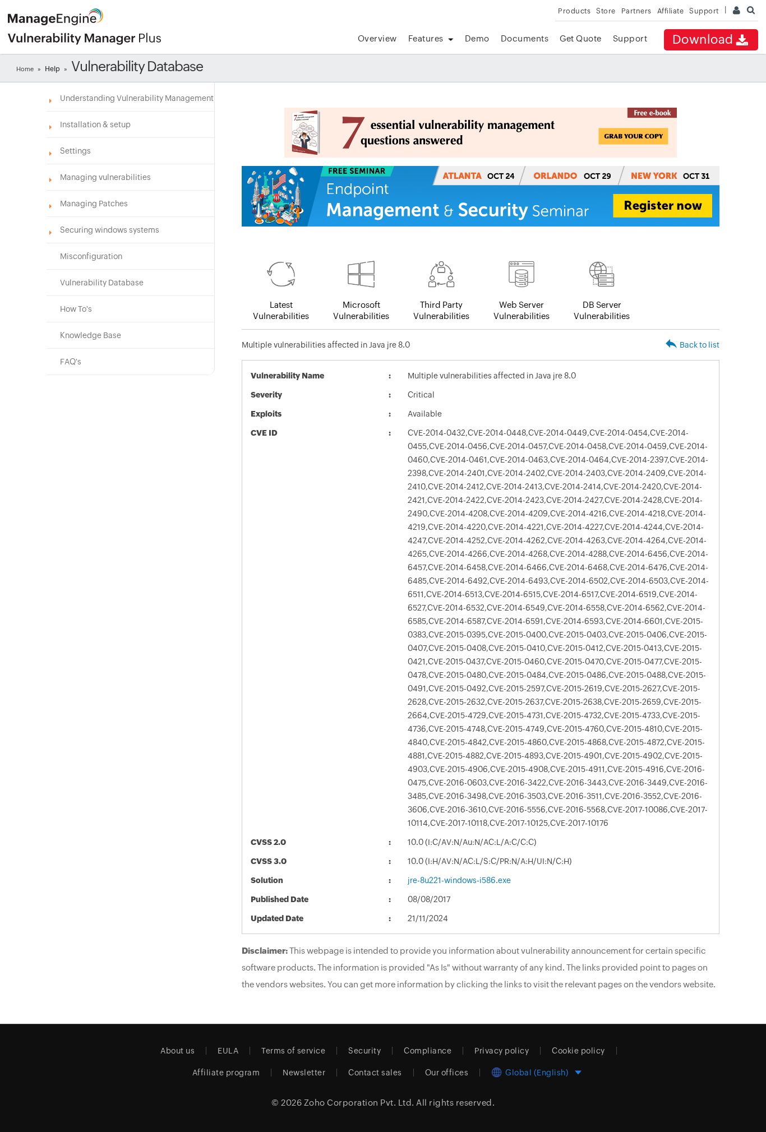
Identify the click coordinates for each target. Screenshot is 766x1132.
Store (606, 11)
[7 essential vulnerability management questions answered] (480, 133)
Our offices (447, 1072)
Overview (377, 38)
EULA (228, 1051)
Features (426, 38)
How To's (76, 308)
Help (52, 69)
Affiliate (670, 11)
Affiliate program (226, 1072)
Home (25, 69)
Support (630, 38)
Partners (636, 11)
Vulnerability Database (102, 282)
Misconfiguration (91, 256)
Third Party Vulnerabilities (441, 310)
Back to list (699, 344)
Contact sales (375, 1072)
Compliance (427, 1051)
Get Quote (581, 38)
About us (177, 1051)
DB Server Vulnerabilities (602, 310)
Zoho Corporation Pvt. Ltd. (359, 1102)
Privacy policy (501, 1051)
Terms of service (293, 1051)
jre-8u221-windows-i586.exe (459, 880)
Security (364, 1051)
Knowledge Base (90, 335)
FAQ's (70, 361)
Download (702, 40)
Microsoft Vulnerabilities (361, 310)
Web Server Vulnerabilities (521, 310)
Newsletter (304, 1072)
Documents (525, 38)
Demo (477, 38)
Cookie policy (578, 1051)
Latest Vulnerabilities (281, 310)
